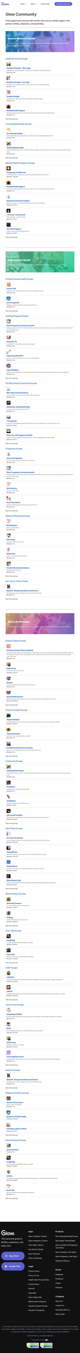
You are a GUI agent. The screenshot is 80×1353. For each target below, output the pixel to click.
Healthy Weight (13, 96)
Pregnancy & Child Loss (16, 172)
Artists (9, 1176)
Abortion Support (14, 229)
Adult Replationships (15, 148)
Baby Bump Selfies (14, 1014)
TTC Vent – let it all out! (16, 215)
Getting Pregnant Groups (17, 316)
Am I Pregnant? (13, 303)
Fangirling (11, 940)
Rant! (9, 1028)
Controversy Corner (15, 1102)
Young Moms (12, 852)
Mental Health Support (16, 110)
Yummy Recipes (13, 734)
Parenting (11, 539)
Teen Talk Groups (13, 931)
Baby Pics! (11, 554)
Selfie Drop (11, 668)
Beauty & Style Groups (16, 641)
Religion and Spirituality (16, 1117)
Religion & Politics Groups (17, 1093)
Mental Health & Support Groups (20, 163)
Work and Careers (14, 903)
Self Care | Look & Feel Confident (20, 650)
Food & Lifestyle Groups (16, 710)
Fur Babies (11, 787)
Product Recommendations (18, 568)
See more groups (12, 119)
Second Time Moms (15, 838)
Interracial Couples (14, 815)
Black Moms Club (14, 880)
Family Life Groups (14, 761)
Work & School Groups (16, 894)
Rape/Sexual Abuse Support (18, 201)
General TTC (12, 342)
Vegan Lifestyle (13, 719)
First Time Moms (13, 502)
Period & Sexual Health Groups (19, 279)
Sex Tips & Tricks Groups (17, 581)
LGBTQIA (10, 977)
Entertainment (12, 1150)
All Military (11, 801)
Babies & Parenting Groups (18, 516)
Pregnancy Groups (14, 449)
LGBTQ (9, 991)
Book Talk (11, 1190)
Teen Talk (11, 954)
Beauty (9, 682)
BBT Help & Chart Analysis (17, 393)
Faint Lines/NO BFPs (15, 356)
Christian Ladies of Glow (16, 1129)
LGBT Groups (12, 968)
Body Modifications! (15, 697)
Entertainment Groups (16, 1140)
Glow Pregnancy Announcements (20, 325)
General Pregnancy (14, 458)
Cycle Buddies (13, 370)
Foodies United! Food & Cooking (19, 748)
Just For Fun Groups (15, 1005)
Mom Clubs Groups (14, 828)
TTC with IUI (12, 421)
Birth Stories (12, 488)
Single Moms (12, 866)
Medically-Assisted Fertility (18, 407)
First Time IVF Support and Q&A (19, 435)
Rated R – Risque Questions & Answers (22, 591)
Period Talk (11, 288)
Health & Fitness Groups (17, 59)
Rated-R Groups (13, 1070)
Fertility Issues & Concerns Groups (21, 383)
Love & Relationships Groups (19, 124)
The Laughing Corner (15, 1057)
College (10, 917)
